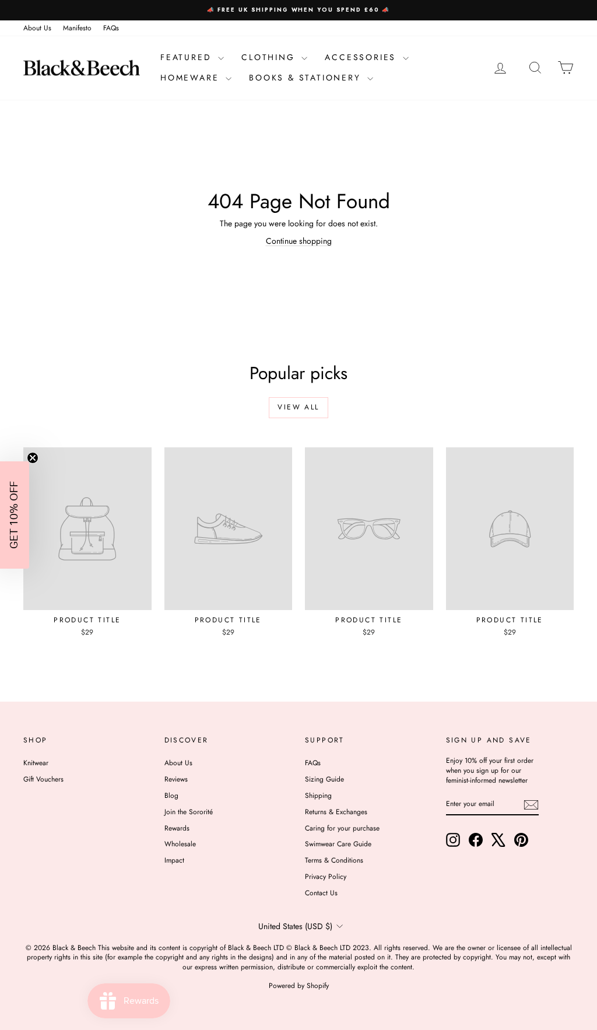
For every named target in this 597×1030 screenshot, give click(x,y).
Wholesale (180, 844)
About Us (37, 28)
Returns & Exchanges (336, 812)
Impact (174, 860)
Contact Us (321, 893)
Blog (171, 795)
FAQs (111, 28)
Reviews (176, 779)
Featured (187, 57)
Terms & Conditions (334, 860)
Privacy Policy (325, 876)
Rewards (176, 828)
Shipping (318, 795)
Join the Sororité (188, 812)
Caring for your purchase (342, 828)
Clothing (269, 57)
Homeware (191, 77)
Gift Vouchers (43, 779)
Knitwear (35, 763)
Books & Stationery (306, 77)
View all (298, 407)
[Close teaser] (32, 458)
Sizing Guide (324, 779)
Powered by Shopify (299, 985)
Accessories (362, 57)
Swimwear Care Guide (338, 844)
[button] (14, 515)
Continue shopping (299, 241)
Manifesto (77, 28)
